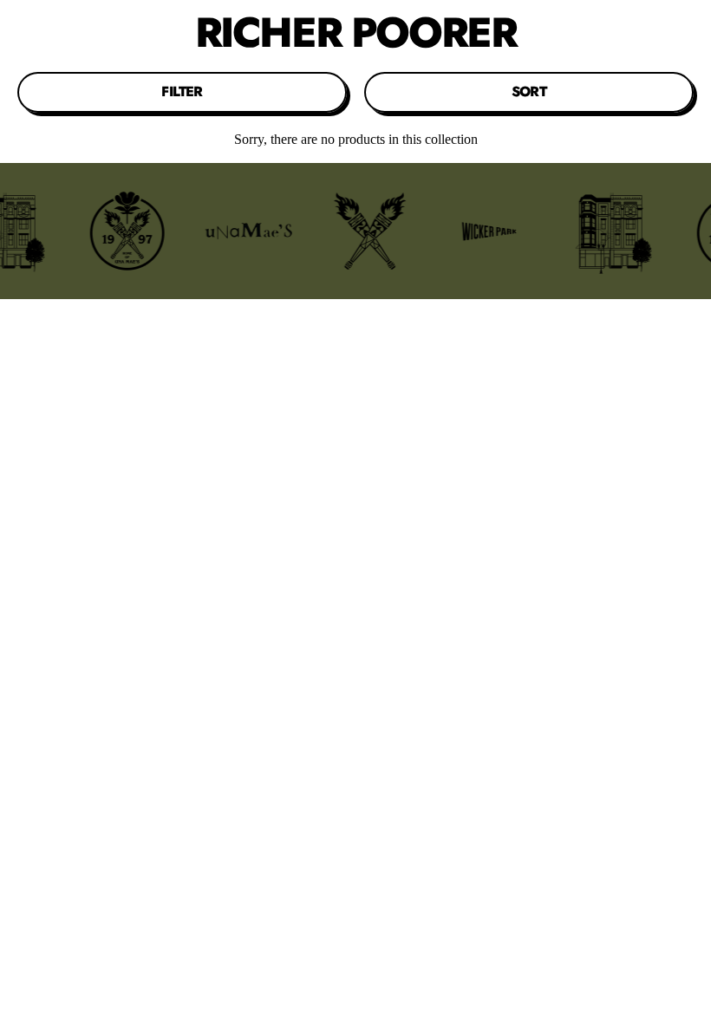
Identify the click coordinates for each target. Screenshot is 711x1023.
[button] (182, 92)
